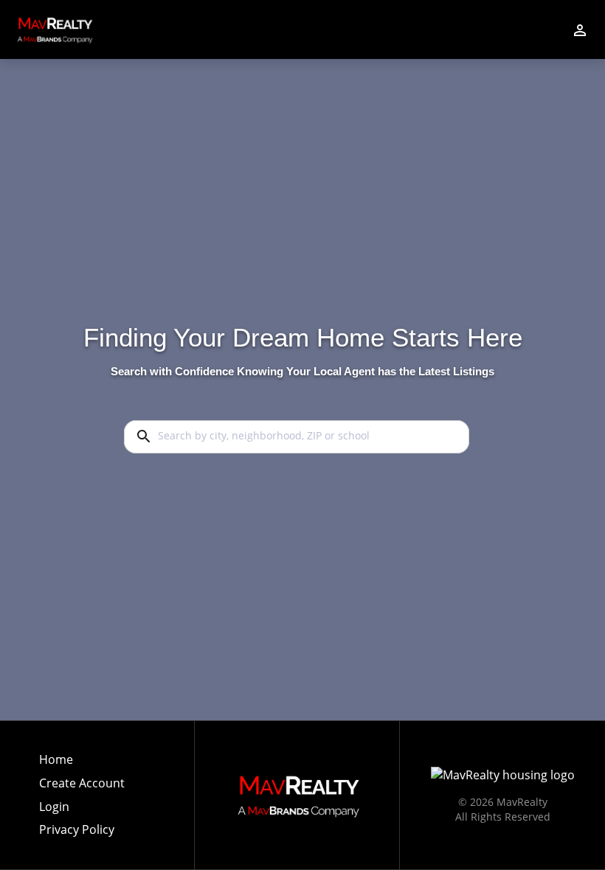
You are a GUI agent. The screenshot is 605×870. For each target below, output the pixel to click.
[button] (82, 811)
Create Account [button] (82, 783)
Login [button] (54, 807)
